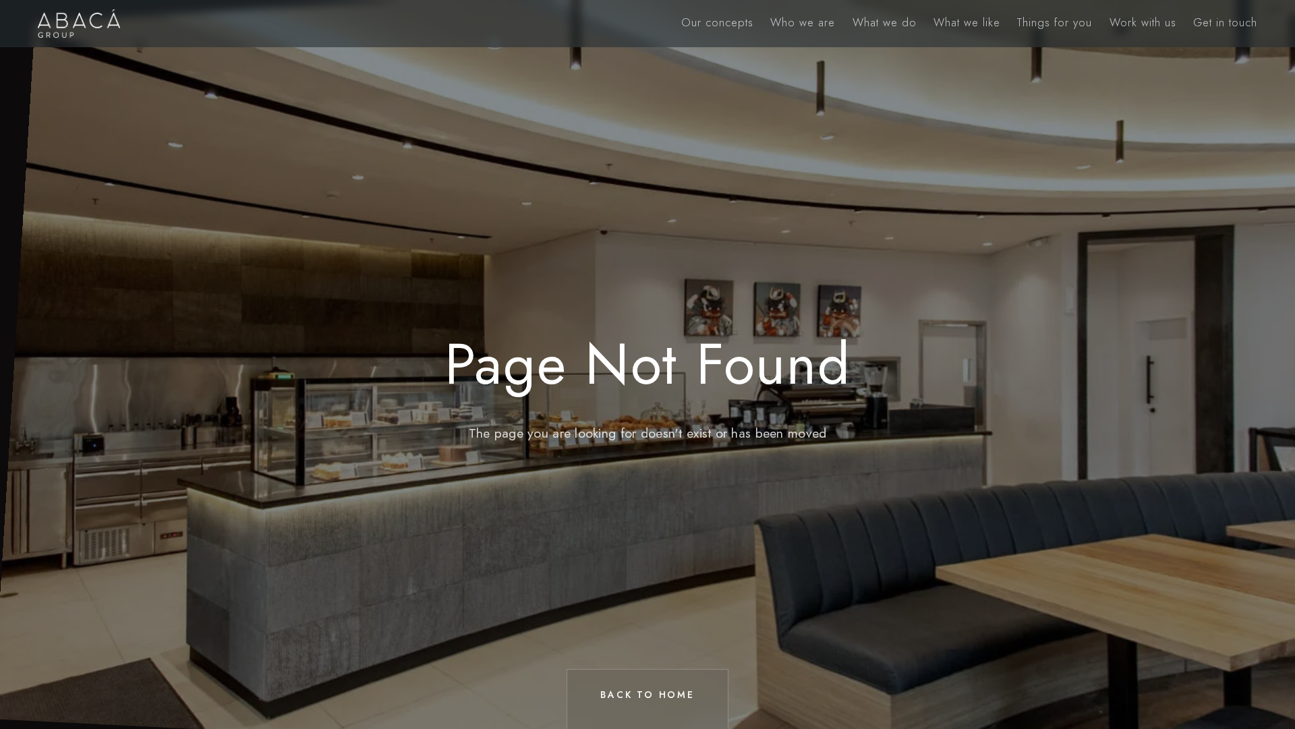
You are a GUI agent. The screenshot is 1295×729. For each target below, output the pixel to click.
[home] (79, 23)
